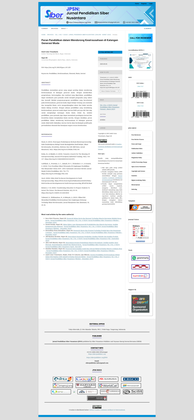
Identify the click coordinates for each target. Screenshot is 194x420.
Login (151, 3)
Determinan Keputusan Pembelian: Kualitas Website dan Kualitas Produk (93, 237)
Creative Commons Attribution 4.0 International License (110, 146)
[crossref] (131, 386)
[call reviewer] (140, 42)
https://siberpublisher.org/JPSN (97, 357)
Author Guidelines (137, 153)
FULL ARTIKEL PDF (107, 52)
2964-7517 (140, 86)
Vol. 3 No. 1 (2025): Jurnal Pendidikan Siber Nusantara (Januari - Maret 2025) (83, 34)
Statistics (134, 176)
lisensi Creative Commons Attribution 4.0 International (112, 178)
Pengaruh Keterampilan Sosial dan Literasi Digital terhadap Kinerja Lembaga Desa (93, 249)
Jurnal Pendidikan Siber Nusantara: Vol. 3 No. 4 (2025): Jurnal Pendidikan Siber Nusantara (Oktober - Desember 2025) (82, 258)
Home (137, 3)
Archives (54, 28)
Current (44, 28)
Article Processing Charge (139, 162)
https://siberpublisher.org (97, 354)
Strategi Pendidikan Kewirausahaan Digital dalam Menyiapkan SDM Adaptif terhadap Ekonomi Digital (82, 256)
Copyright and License (138, 171)
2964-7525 (140, 106)
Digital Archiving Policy (138, 180)
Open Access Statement (138, 166)
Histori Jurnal (135, 185)
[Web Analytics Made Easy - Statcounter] (140, 241)
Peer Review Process (137, 139)
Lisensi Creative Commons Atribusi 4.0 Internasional (107, 410)
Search (148, 28)
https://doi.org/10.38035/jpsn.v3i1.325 (58, 67)
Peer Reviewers (136, 135)
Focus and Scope (136, 144)
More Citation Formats (108, 91)
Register (144, 3)
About (63, 28)
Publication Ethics (136, 148)
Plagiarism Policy (136, 157)
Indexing (134, 189)
